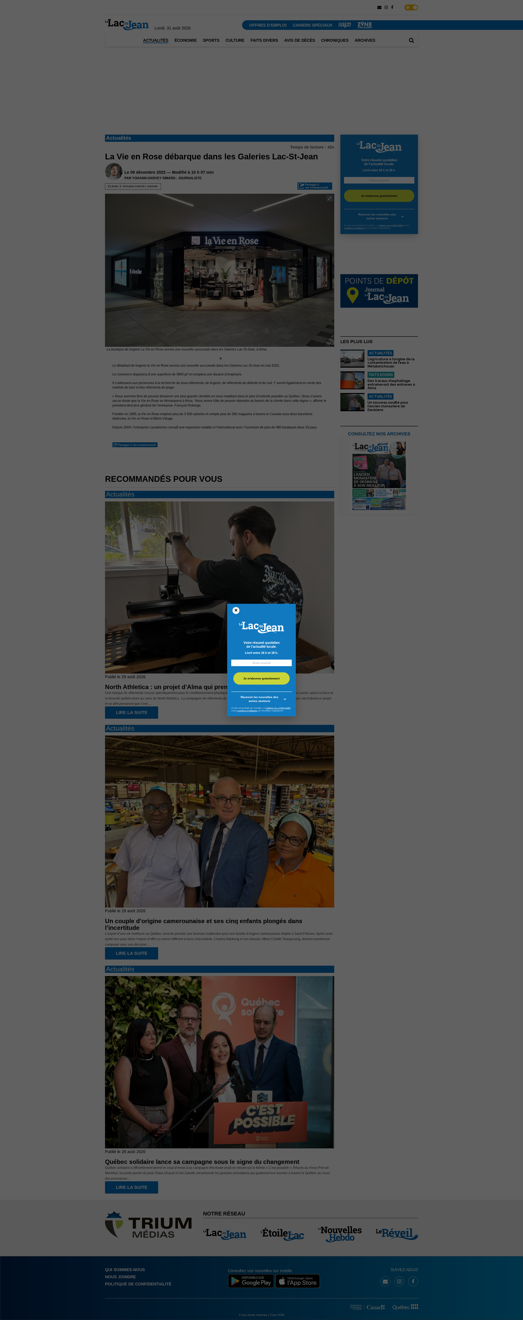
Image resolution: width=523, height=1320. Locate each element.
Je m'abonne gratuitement (261, 678)
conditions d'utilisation (247, 711)
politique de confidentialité (278, 708)
